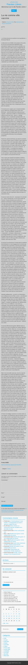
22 (14, 618)
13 (9, 616)
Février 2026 (7, 647)
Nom (2, 493)
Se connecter (6, 585)
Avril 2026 (6, 644)
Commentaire (4, 480)
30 (16, 620)
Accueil (5, 640)
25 (4, 620)
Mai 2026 (6, 654)
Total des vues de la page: (10, 596)
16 (16, 616)
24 (19, 618)
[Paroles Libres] (14, 2)
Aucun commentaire (6, 23)
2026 (5, 638)
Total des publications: (9, 598)
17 (19, 616)
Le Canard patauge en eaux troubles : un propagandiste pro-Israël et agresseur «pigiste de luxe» (13, 523)
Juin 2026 (6, 652)
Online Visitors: (7, 592)
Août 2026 (6, 641)
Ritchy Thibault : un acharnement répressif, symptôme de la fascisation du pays (13, 527)
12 (6, 616)
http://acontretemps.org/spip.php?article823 (11, 464)
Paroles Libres (14, 4)
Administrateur (19, 22)
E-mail (3, 497)
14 (11, 616)
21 (11, 618)
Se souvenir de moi (8, 582)
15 (14, 616)
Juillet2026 (6, 651)
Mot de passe (6, 577)
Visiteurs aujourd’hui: (9, 593)
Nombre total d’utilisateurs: (10, 600)
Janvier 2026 (7, 649)
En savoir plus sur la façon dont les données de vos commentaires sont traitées (14, 510)
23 (16, 618)
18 (4, 618)
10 (19, 613)
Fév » (7, 623)
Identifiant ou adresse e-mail (9, 572)
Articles (9, 468)
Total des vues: (7, 595)
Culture (5, 646)
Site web (3, 501)
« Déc (4, 623)
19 (6, 618)
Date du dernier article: (9, 601)
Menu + (14, 10)
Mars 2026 (6, 655)
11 (3, 616)
